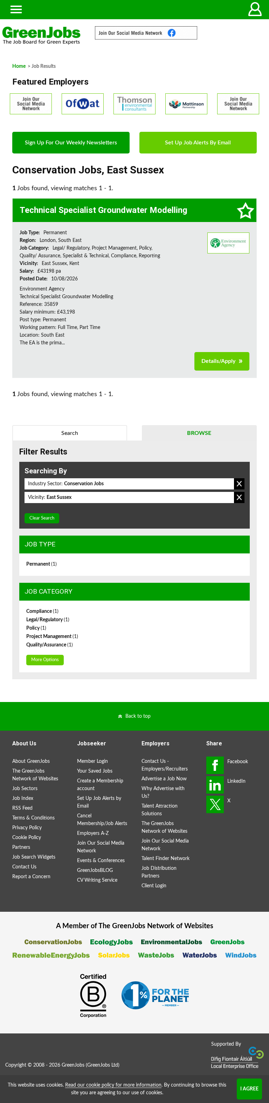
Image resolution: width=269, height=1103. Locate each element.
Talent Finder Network (165, 858)
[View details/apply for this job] (228, 242)
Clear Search (41, 518)
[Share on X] (215, 804)
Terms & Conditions (33, 818)
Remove (239, 483)
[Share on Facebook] (215, 765)
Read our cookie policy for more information (113, 1085)
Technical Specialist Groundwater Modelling (103, 210)
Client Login (154, 885)
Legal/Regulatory (47, 619)
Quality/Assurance (49, 645)
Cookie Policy (26, 837)
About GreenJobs (31, 761)
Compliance (42, 611)
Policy (36, 628)
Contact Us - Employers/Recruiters (165, 765)
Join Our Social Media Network (100, 847)
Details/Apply (218, 361)
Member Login (92, 761)
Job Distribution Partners (159, 872)
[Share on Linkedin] (215, 785)
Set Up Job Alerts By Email (198, 142)
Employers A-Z (93, 833)
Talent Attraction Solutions (160, 810)
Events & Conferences (101, 860)
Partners (21, 847)
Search (69, 433)
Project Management (52, 636)
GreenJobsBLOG (95, 870)
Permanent (41, 564)
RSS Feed (22, 808)
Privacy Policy (27, 827)
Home (19, 66)
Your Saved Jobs (94, 771)
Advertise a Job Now (164, 778)
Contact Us (24, 867)
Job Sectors (24, 788)
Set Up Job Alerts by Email (99, 802)
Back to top (138, 716)
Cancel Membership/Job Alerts (102, 820)
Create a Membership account (100, 785)
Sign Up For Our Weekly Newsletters (71, 142)
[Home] (41, 35)
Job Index (22, 798)
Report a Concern (31, 876)
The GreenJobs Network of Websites (35, 775)
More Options (45, 660)
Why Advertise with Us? (163, 792)
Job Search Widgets (33, 857)
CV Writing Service (97, 880)
